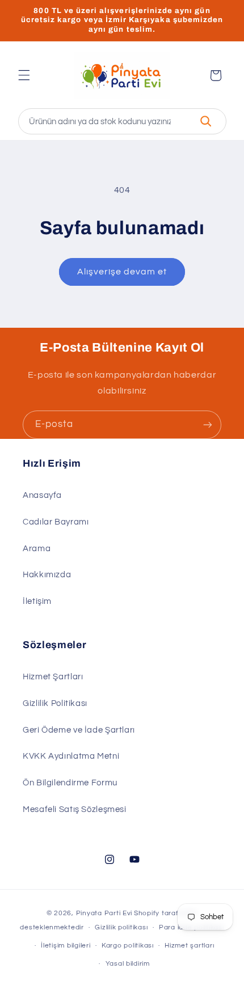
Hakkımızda (47, 574)
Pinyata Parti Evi (104, 913)
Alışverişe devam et (122, 271)
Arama (37, 548)
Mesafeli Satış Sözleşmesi (75, 809)
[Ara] (206, 121)
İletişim (37, 601)
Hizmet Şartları (53, 677)
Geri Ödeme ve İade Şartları (79, 730)
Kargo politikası (128, 945)
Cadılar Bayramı (56, 522)
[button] (24, 75)
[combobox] (122, 121)
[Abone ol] (208, 424)
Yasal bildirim (128, 964)
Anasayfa (42, 495)
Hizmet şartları (189, 945)
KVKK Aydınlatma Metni (71, 756)
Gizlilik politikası (121, 927)
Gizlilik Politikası (55, 703)
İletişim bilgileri (65, 945)
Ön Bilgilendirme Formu (70, 783)
